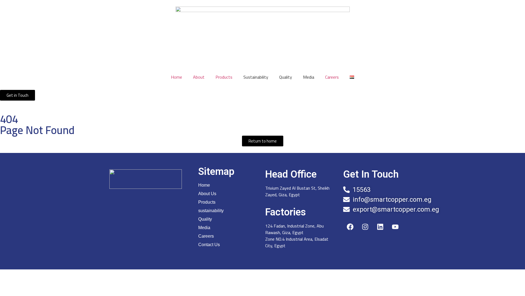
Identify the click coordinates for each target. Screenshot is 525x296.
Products (223, 77)
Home (176, 77)
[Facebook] (350, 227)
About (199, 77)
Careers (332, 77)
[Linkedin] (380, 227)
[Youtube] (395, 227)
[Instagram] (365, 227)
